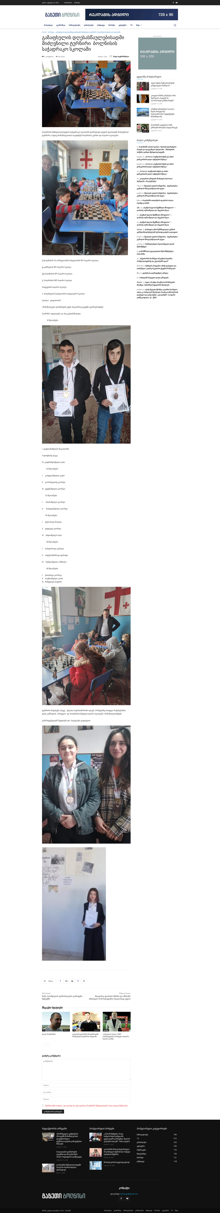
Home (44, 32)
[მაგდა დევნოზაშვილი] (111, 56)
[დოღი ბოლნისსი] (56, 1021)
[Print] (72, 980)
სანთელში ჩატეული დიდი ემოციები (153, 277)
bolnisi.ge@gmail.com (129, 1194)
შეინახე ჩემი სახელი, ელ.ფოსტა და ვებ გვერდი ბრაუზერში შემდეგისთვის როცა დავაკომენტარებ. (86, 1105)
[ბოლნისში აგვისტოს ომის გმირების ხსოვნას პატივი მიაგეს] (143, 128)
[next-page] (47, 1045)
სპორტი (51, 32)
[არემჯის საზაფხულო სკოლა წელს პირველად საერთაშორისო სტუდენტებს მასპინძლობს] (143, 112)
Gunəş (139, 229)
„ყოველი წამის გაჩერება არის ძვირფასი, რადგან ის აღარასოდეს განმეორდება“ (163, 97)
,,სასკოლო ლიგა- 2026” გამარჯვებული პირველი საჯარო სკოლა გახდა (116, 1036)
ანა (138, 207)
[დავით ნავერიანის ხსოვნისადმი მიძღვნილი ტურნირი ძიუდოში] (86, 1021)
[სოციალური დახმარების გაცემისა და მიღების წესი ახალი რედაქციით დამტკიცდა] (48, 1155)
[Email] (66, 980)
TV (43, 1030)
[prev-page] (43, 1045)
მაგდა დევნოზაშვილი (121, 56)
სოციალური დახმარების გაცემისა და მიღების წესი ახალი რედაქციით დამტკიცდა (69, 1154)
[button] (175, 25)
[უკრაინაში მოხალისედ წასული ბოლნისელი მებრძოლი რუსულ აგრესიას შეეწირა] (95, 1152)
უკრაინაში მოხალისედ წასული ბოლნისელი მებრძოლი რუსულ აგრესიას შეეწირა (117, 1151)
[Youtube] (176, 2)
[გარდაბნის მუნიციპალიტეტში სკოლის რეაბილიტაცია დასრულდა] (48, 1168)
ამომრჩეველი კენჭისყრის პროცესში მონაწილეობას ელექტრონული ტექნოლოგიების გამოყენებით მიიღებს (69, 1139)
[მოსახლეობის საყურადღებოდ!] (95, 1165)
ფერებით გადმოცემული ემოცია (155, 273)
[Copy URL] (83, 980)
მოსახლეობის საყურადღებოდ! (117, 1162)
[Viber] (77, 980)
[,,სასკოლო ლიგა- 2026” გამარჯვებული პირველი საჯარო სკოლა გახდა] (117, 1021)
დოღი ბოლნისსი (49, 1034)
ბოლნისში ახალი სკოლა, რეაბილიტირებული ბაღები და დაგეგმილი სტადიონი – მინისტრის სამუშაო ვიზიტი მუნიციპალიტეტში (156, 149)
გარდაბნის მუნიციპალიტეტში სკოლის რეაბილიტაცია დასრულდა (68, 1167)
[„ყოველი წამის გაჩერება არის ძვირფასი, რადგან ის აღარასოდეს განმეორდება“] (143, 98)
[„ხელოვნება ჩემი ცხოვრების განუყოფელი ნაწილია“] (143, 86)
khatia (139, 282)
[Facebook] (173, 2)
